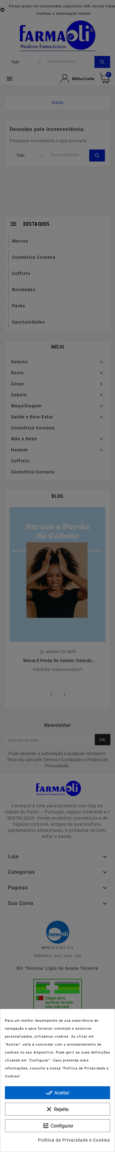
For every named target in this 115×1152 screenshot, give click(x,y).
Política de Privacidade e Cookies (74, 1140)
